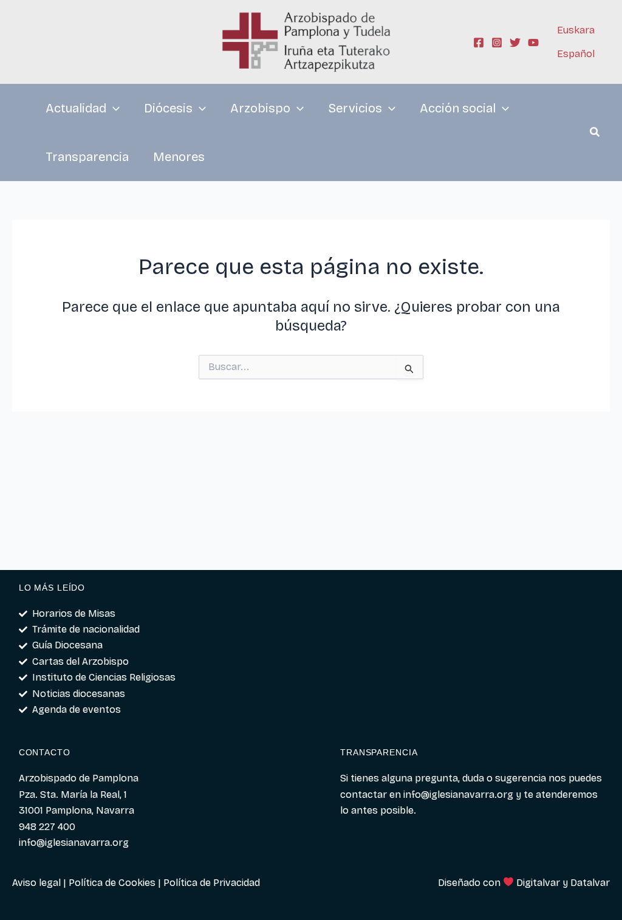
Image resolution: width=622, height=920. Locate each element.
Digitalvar (538, 882)
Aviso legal (36, 882)
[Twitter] (515, 42)
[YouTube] (533, 42)
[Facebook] (478, 42)
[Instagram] (496, 42)
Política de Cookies (112, 882)
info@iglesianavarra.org (458, 794)
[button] (595, 133)
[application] (113, 108)
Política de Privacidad (211, 882)
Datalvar (590, 882)
